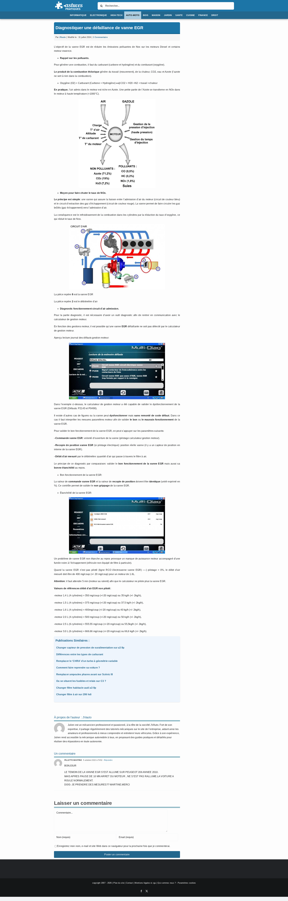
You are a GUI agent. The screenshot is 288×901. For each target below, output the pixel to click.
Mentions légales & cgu (145, 883)
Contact (129, 883)
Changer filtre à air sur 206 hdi (74, 694)
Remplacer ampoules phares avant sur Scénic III (84, 674)
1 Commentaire (100, 37)
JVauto (62, 37)
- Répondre (107, 760)
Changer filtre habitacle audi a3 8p (76, 687)
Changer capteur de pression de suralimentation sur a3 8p (90, 647)
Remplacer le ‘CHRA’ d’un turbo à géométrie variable (87, 661)
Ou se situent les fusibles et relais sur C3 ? (81, 681)
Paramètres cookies (187, 883)
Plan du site (118, 883)
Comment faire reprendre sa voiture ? (78, 667)
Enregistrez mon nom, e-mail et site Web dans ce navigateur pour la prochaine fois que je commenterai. (113, 846)
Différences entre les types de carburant (79, 654)
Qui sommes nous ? (167, 883)
